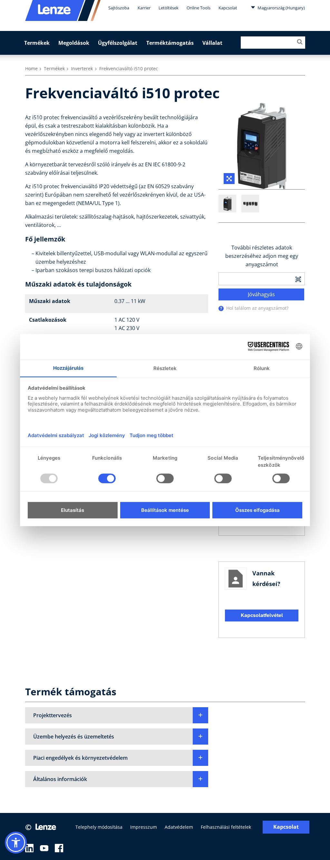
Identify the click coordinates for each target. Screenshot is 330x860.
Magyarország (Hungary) (281, 8)
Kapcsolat (227, 8)
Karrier (144, 8)
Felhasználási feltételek (226, 827)
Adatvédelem (179, 827)
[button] (117, 715)
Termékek (37, 42)
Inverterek (82, 68)
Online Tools (198, 8)
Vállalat (212, 42)
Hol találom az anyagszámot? (257, 308)
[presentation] (221, 308)
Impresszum (143, 827)
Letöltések (169, 8)
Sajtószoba (118, 8)
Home (31, 68)
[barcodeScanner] (298, 279)
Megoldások (73, 42)
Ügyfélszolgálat (117, 42)
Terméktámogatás (170, 42)
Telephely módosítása (98, 827)
